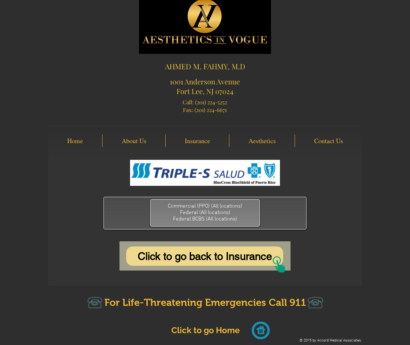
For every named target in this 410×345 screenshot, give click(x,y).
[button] (133, 140)
